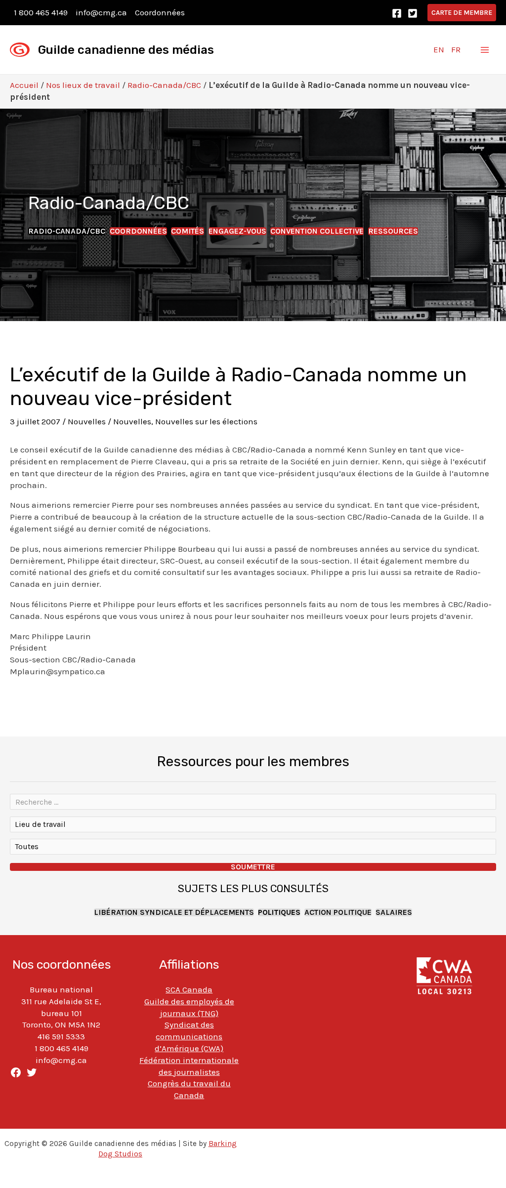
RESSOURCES (393, 231)
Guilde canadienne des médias (126, 50)
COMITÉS (187, 231)
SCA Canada (189, 989)
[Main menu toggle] (485, 50)
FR (456, 49)
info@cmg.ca (101, 12)
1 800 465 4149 (41, 12)
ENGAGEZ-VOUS (237, 231)
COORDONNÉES (138, 231)
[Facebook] (397, 13)
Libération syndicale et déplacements (174, 912)
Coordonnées (160, 12)
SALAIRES (394, 912)
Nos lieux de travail (83, 85)
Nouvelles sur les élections (206, 421)
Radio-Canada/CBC (164, 85)
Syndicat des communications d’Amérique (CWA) (189, 1036)
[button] (461, 12)
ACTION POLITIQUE (338, 912)
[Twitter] (413, 13)
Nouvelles (87, 421)
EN (438, 49)
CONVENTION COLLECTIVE (317, 231)
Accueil (24, 85)
